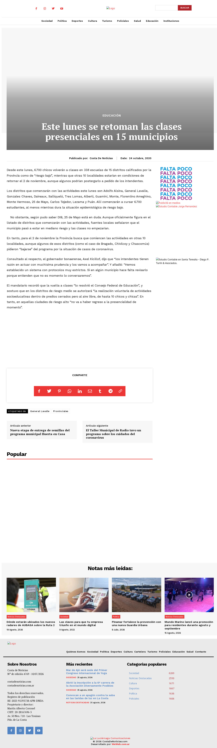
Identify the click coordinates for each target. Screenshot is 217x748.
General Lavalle (40, 411)
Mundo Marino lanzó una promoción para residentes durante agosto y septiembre (189, 625)
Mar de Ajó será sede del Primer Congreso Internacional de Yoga (86, 672)
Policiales (165, 651)
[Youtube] (61, 8)
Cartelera (140, 651)
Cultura (128, 651)
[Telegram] (110, 391)
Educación (112, 115)
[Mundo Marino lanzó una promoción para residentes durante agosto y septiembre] (189, 595)
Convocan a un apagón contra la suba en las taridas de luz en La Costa (90, 697)
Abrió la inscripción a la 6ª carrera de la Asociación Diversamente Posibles (90, 684)
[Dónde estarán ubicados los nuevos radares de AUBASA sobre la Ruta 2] (31, 595)
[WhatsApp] (69, 391)
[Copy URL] (120, 391)
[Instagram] (44, 8)
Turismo (152, 651)
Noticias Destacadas (16, 617)
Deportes (116, 651)
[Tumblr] (100, 391)
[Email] (90, 391)
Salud (189, 651)
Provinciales (60, 411)
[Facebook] (36, 8)
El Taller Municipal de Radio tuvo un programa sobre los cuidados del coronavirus (113, 433)
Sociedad (64, 617)
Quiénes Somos (75, 651)
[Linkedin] (80, 391)
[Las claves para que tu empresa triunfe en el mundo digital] (84, 595)
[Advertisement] (79, 338)
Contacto (200, 651)
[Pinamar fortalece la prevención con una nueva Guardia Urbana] (136, 595)
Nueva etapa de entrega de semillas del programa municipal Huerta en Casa (40, 432)
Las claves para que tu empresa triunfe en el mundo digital (81, 623)
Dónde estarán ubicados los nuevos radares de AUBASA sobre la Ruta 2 (31, 623)
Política (116, 617)
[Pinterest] (59, 391)
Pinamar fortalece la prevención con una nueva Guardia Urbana (136, 623)
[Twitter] (53, 8)
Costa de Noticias (101, 158)
